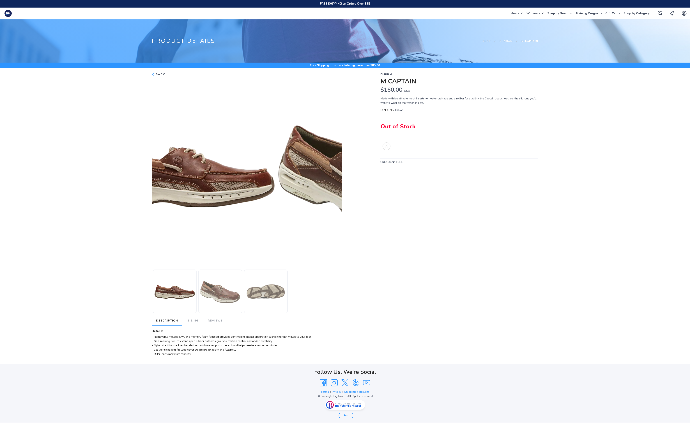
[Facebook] (323, 382)
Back (160, 74)
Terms (325, 392)
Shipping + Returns (356, 392)
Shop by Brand (558, 13)
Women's (533, 13)
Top (346, 415)
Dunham (506, 41)
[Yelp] (355, 382)
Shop (486, 41)
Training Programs (589, 13)
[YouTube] (366, 382)
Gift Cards (612, 13)
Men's (515, 13)
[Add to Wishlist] (386, 146)
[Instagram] (334, 382)
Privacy (336, 392)
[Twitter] (345, 382)
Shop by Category (637, 13)
